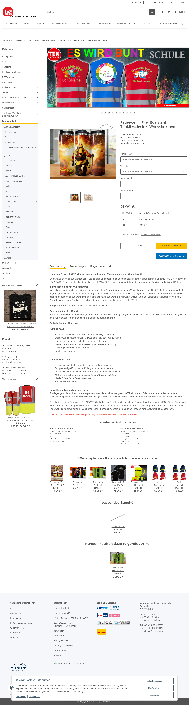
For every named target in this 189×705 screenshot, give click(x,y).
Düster (9, 206)
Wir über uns (60, 650)
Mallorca (8, 165)
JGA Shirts (9, 155)
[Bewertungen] (20, 423)
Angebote (6, 66)
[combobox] (153, 159)
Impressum (15, 618)
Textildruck (7, 273)
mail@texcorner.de (18, 373)
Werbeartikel (8, 268)
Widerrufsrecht (17, 628)
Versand (143, 213)
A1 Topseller (8, 56)
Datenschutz (16, 613)
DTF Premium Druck (11, 72)
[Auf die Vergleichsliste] (103, 126)
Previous (9, 312)
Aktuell (5, 61)
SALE (4, 278)
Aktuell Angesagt (12, 127)
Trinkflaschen (10, 201)
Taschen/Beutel (11, 247)
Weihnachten (12, 232)
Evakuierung (8, 82)
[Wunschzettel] (169, 12)
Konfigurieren (154, 688)
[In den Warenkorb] (52, 119)
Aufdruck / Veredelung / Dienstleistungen (13, 114)
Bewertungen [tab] (78, 266)
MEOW (7, 170)
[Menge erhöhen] (148, 246)
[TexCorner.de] (19, 12)
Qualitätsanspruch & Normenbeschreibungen (65, 624)
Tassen (7, 191)
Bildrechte (15, 632)
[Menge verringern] (124, 246)
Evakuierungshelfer (63, 613)
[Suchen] (152, 12)
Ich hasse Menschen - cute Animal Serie (20, 149)
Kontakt (181, 2)
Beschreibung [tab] (58, 266)
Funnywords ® (9, 121)
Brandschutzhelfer (62, 608)
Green (7, 137)
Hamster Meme (11, 142)
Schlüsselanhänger (13, 181)
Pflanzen (9, 211)
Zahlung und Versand (64, 645)
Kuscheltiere (10, 160)
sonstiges (10, 222)
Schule (5, 92)
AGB (12, 608)
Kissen (7, 252)
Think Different (11, 196)
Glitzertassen (10, 132)
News (170, 2)
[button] (163, 12)
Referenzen (59, 630)
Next (31, 312)
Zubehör (9, 237)
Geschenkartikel (9, 107)
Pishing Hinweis (61, 640)
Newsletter (59, 655)
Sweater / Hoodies (12, 242)
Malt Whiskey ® (9, 263)
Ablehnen (154, 695)
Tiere (8, 227)
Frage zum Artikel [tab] (100, 266)
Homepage (136, 2)
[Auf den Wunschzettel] (110, 126)
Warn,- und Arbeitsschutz (14, 97)
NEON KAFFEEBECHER (14, 176)
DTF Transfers (8, 77)
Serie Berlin (59, 635)
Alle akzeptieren (154, 681)
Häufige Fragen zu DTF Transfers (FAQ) (71, 618)
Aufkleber (8, 257)
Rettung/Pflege (137, 140)
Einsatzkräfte (8, 102)
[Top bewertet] (37, 379)
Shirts (7, 186)
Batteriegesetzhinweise (21, 623)
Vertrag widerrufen (155, 2)
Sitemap (14, 637)
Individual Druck (9, 87)
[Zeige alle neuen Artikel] (37, 285)
